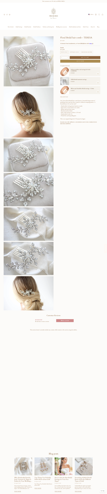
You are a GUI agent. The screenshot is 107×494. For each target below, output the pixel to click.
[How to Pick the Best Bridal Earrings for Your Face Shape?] (63, 466)
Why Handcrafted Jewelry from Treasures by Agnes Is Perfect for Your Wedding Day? (22, 479)
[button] (19, 27)
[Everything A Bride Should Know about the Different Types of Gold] (84, 466)
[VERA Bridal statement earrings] (64, 81)
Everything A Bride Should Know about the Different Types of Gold (83, 479)
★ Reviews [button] (105, 248)
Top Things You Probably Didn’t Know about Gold (43, 478)
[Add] (98, 73)
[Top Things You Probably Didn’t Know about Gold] (43, 466)
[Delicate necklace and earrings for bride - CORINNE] (64, 71)
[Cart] (102, 14)
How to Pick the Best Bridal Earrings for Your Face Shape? (63, 479)
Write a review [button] (65, 320)
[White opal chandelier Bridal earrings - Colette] (64, 90)
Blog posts (53, 453)
